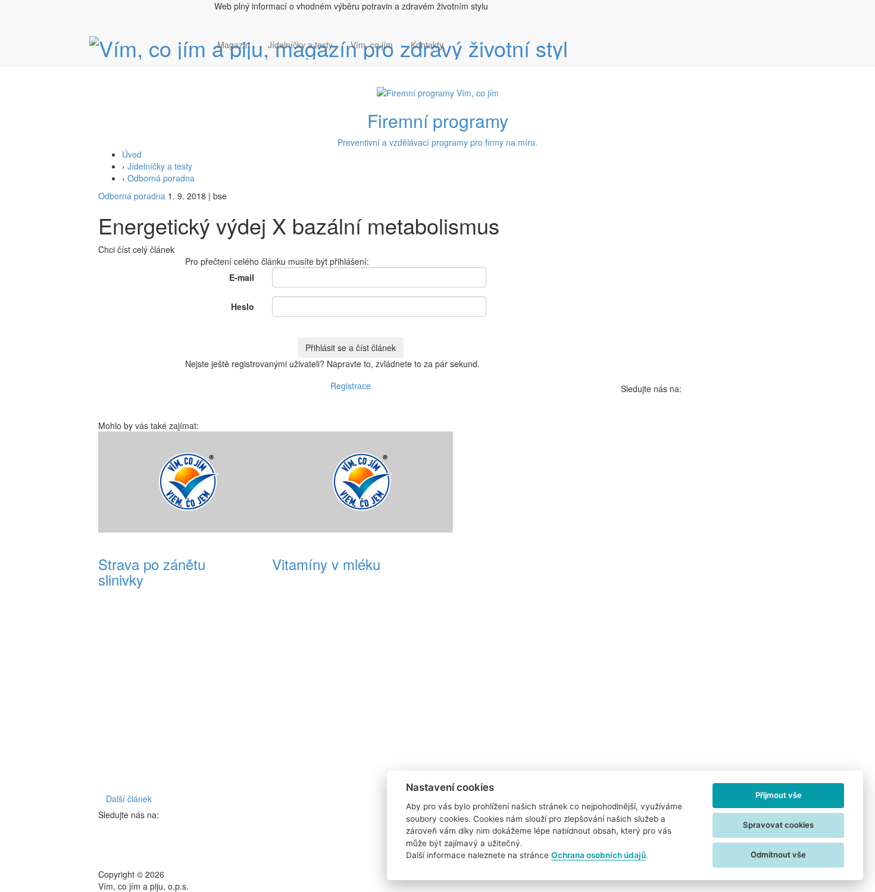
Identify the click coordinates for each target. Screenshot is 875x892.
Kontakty (427, 45)
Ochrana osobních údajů (598, 855)
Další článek (129, 799)
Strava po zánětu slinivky (151, 571)
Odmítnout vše (778, 854)
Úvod (132, 154)
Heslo (242, 306)
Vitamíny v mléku (326, 563)
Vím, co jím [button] (372, 45)
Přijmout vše (778, 795)
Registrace (350, 386)
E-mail (241, 277)
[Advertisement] (524, 609)
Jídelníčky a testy (300, 45)
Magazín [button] (233, 45)
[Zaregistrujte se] (461, 39)
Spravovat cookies (778, 825)
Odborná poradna (161, 178)
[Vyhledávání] (461, 56)
